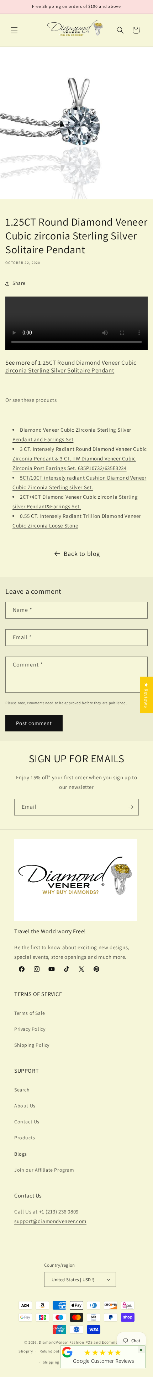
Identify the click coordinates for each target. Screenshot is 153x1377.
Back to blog (82, 553)
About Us (25, 1105)
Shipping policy (57, 1362)
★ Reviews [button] (146, 695)
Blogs (20, 1154)
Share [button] (19, 283)
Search (22, 1089)
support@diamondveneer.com (50, 1221)
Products (24, 1137)
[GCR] (67, 1352)
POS (89, 1342)
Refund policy (52, 1351)
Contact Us (26, 1121)
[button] (14, 30)
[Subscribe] (130, 807)
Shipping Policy (31, 1045)
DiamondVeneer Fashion (61, 1342)
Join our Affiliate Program (44, 1170)
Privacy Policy (29, 1029)
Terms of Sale (29, 1013)
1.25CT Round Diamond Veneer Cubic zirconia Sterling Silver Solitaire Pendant (71, 366)
